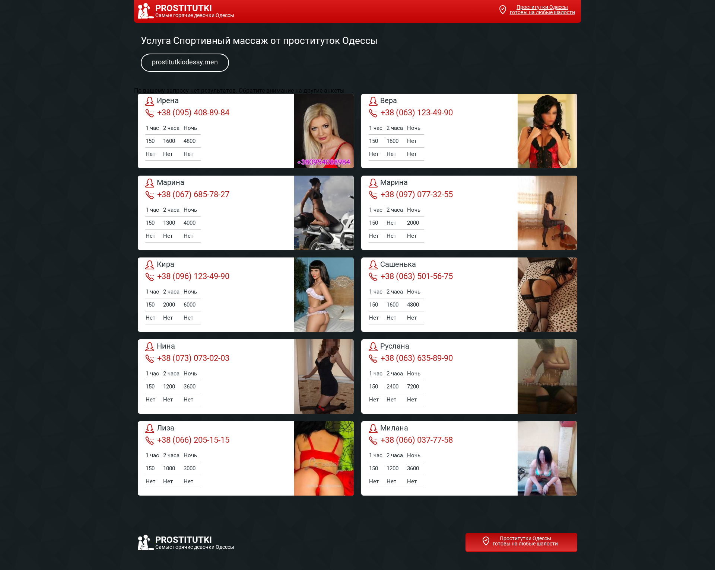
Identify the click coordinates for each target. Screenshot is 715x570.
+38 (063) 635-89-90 (417, 358)
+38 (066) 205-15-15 (193, 440)
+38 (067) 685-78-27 (193, 194)
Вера (388, 101)
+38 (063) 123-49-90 (417, 112)
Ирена (168, 101)
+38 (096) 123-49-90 (193, 276)
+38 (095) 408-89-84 (193, 112)
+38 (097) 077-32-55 (417, 194)
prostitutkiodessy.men (184, 62)
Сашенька (398, 264)
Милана (394, 428)
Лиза (165, 428)
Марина (170, 183)
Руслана (394, 346)
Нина (166, 346)
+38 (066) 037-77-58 (417, 440)
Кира (165, 264)
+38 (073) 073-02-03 (193, 358)
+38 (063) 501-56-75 (417, 276)
